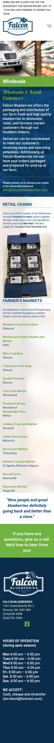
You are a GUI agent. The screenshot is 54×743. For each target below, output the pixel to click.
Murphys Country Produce (20, 324)
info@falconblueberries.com (25, 190)
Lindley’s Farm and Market (20, 424)
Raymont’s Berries (15, 486)
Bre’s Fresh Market (15, 449)
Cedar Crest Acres (15, 436)
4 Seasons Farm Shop (17, 366)
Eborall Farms (12, 474)
